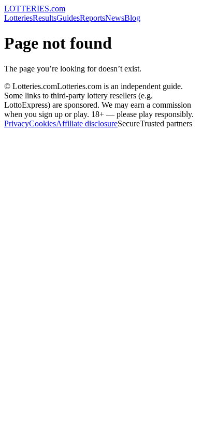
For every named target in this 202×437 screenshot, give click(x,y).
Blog (132, 17)
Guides (68, 17)
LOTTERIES (34, 8)
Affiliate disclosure (87, 123)
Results (44, 17)
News (114, 17)
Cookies (42, 123)
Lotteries (18, 17)
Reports (92, 17)
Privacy (16, 123)
